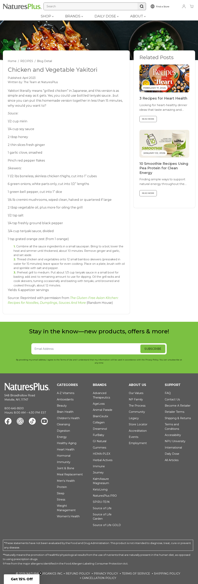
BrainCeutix (100, 416)
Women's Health (68, 516)
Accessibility (173, 435)
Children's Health (68, 418)
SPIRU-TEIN (101, 502)
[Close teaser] (41, 573)
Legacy (134, 418)
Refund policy (78, 573)
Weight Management (66, 508)
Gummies (99, 447)
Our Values (136, 393)
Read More (148, 119)
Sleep (60, 493)
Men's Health (66, 481)
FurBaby (98, 435)
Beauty (62, 405)
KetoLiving (100, 489)
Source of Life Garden (102, 516)
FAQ (168, 393)
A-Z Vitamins (65, 393)
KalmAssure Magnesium (101, 481)
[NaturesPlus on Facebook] (8, 422)
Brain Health (65, 412)
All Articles (171, 460)
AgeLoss (99, 403)
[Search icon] (141, 6)
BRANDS (73, 16)
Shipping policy (167, 573)
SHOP (46, 16)
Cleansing (63, 424)
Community (137, 412)
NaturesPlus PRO (105, 495)
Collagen (99, 422)
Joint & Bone (65, 468)
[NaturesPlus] (22, 6)
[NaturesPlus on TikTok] (32, 422)
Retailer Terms (174, 412)
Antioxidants (65, 399)
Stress (61, 499)
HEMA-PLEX (101, 453)
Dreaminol (100, 429)
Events (133, 437)
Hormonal (63, 455)
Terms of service (136, 573)
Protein (62, 487)
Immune (99, 466)
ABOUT (137, 16)
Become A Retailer (177, 405)
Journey (98, 472)
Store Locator (138, 424)
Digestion (63, 430)
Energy (62, 437)
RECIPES (26, 61)
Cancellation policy (99, 578)
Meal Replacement (70, 474)
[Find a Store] (163, 6)
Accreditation (138, 430)
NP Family (136, 399)
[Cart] (191, 6)
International (173, 447)
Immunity (63, 462)
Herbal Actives (102, 460)
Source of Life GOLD (107, 525)
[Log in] (183, 6)
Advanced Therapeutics (101, 395)
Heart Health (65, 449)
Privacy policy (106, 573)
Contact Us (172, 399)
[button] (21, 579)
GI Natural (99, 441)
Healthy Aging (66, 443)
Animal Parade (102, 410)
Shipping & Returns (178, 418)
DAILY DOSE (106, 16)
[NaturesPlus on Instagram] (20, 422)
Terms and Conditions (172, 426)
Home (12, 61)
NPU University (175, 441)
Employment (138, 443)
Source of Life (102, 508)
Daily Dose (172, 453)
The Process (137, 405)
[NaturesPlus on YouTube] (44, 422)
